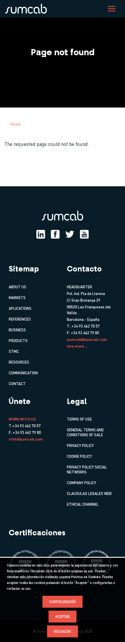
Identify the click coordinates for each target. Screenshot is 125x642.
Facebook (55, 234)
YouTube (84, 234)
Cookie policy (79, 456)
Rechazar (62, 631)
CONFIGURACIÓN (62, 602)
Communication (23, 372)
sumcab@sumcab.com (87, 339)
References (20, 318)
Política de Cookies (85, 577)
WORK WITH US (22, 418)
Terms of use (79, 418)
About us (17, 286)
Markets (17, 297)
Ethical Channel (83, 504)
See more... (77, 346)
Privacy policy (80, 445)
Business (17, 329)
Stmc (14, 351)
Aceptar (62, 616)
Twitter (69, 234)
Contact (17, 383)
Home (15, 124)
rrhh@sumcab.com (26, 439)
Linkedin (40, 234)
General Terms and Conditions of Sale (85, 432)
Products (18, 340)
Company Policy (81, 482)
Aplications (20, 308)
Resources (19, 362)
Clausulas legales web (89, 493)
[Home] (27, 8)
